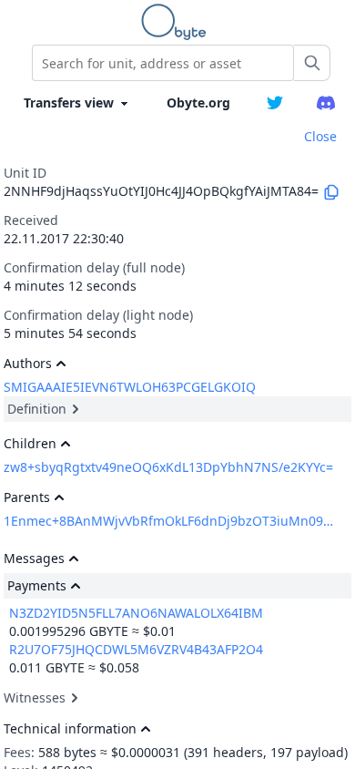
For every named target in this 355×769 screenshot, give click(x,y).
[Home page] (177, 22)
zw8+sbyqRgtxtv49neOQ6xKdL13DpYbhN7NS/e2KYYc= (168, 467)
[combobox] (163, 63)
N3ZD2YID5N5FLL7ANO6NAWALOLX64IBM (136, 612)
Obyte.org (198, 102)
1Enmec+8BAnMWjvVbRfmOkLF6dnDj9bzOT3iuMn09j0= (169, 520)
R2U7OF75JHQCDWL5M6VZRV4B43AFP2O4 (136, 649)
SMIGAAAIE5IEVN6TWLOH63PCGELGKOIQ (130, 386)
